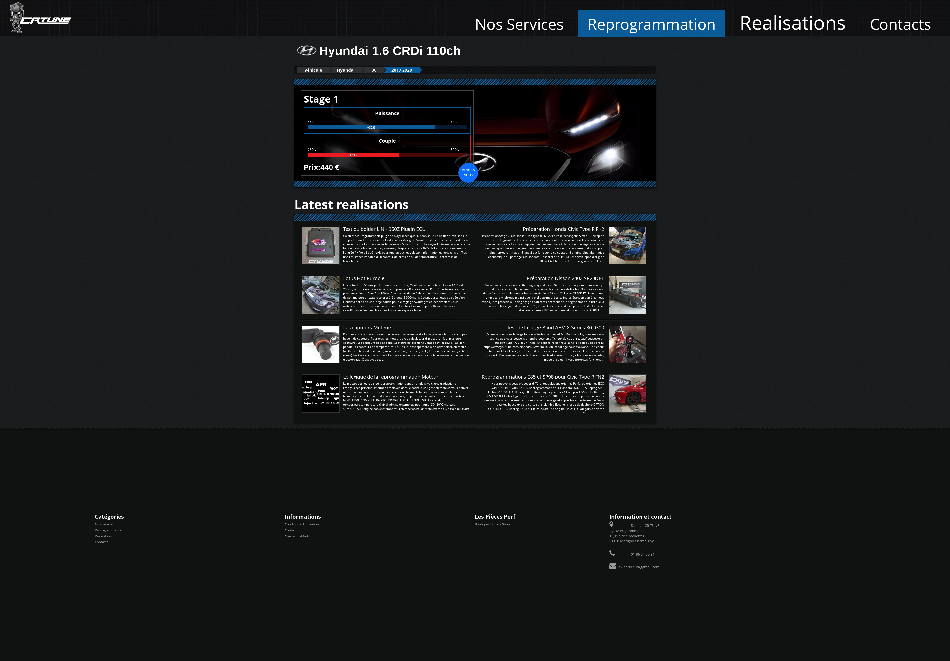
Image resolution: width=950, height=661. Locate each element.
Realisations (793, 22)
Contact (291, 530)
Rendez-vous (468, 172)
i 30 (373, 70)
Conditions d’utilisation (302, 524)
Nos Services (519, 23)
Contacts (900, 23)
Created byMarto (297, 536)
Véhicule (313, 70)
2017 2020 (401, 70)
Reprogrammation (652, 23)
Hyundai (346, 70)
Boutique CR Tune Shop (492, 524)
